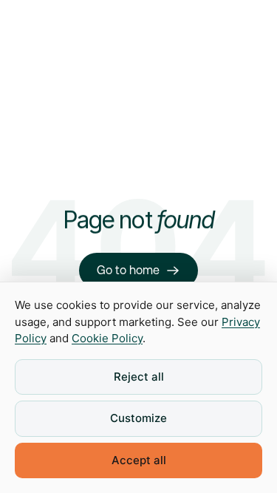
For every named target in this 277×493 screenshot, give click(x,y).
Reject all (139, 377)
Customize (138, 418)
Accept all (139, 460)
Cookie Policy (107, 338)
